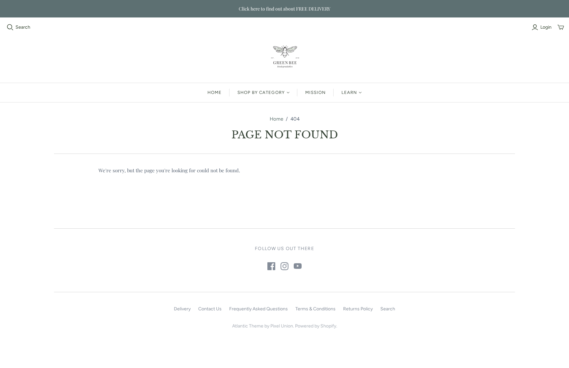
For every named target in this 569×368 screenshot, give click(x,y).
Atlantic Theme (247, 326)
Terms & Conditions (315, 309)
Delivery (182, 309)
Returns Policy (358, 309)
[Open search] (10, 27)
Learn (349, 92)
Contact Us (210, 309)
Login (546, 27)
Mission (315, 92)
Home (214, 92)
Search (22, 27)
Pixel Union (281, 326)
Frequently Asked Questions (258, 309)
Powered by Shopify (315, 326)
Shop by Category (261, 92)
